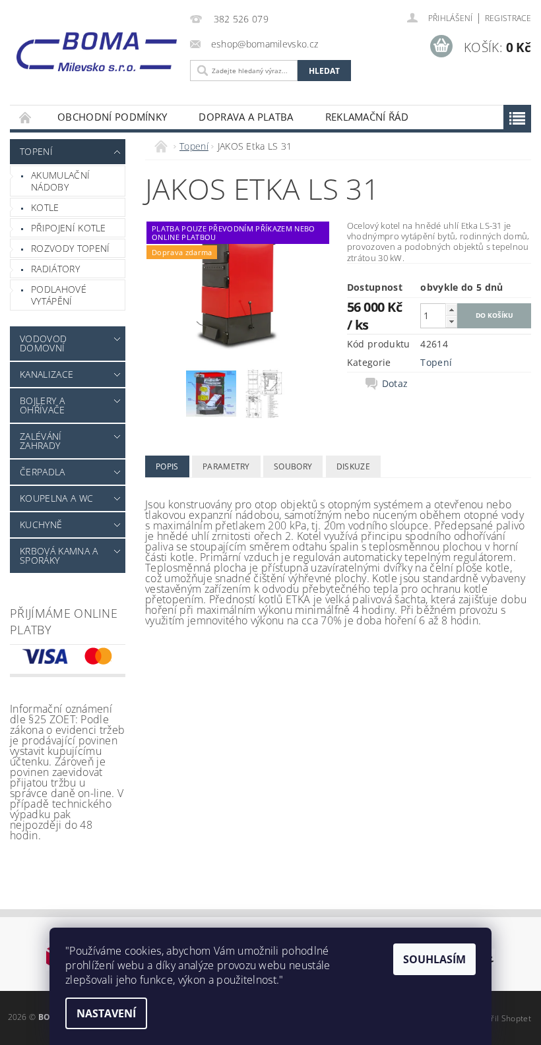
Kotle (45, 207)
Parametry (226, 466)
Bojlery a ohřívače (42, 405)
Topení (36, 151)
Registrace (508, 18)
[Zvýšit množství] (451, 309)
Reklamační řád (366, 116)
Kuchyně (41, 524)
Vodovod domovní (43, 343)
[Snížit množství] (451, 321)
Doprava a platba (246, 116)
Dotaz (395, 384)
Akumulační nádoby (60, 181)
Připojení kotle (68, 228)
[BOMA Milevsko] (96, 48)
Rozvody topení (70, 248)
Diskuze (353, 466)
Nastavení (106, 1013)
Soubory (293, 466)
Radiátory (55, 268)
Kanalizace (46, 374)
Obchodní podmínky (112, 116)
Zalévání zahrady (41, 441)
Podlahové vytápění (58, 295)
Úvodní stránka (26, 117)
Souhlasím (434, 959)
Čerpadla (42, 471)
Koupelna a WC (56, 498)
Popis (167, 466)
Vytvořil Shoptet (500, 1018)
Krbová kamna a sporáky (59, 555)
